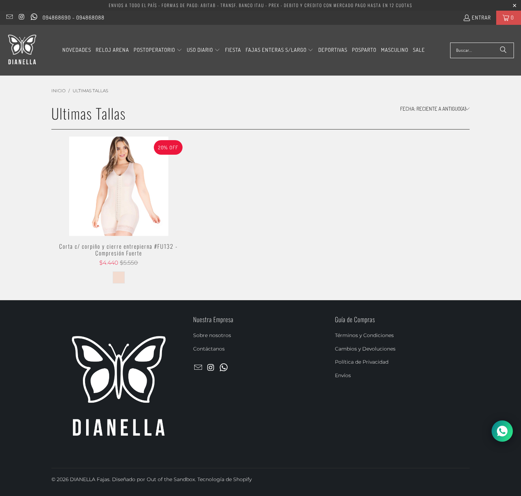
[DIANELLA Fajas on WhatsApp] (33, 17)
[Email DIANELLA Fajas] (9, 17)
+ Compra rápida (118, 202)
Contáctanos (209, 349)
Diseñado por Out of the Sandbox (153, 479)
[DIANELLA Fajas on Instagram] (21, 17)
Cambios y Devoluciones (365, 349)
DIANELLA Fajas (90, 479)
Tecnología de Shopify (224, 479)
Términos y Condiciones (364, 335)
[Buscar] (503, 50)
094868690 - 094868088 (74, 17)
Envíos (343, 375)
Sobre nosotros (212, 335)
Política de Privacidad (361, 362)
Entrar (481, 17)
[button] (158, 50)
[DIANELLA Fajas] (22, 50)
